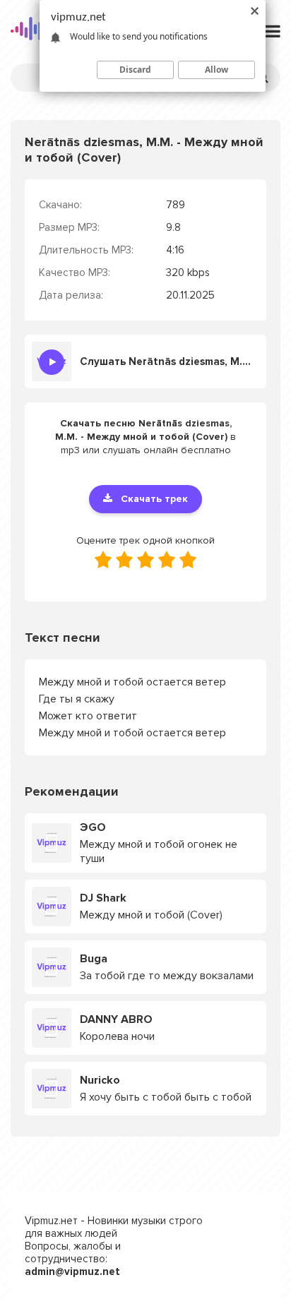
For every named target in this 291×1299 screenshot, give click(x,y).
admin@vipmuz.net (72, 1271)
